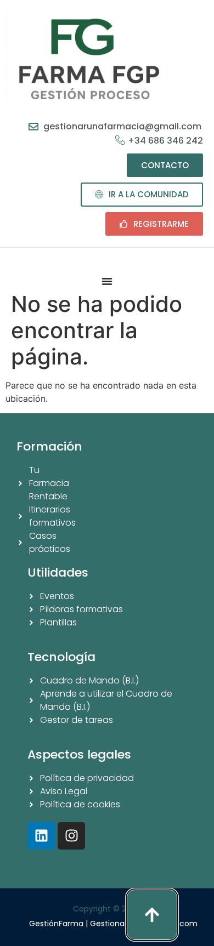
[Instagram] (71, 836)
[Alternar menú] (107, 281)
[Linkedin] (41, 836)
